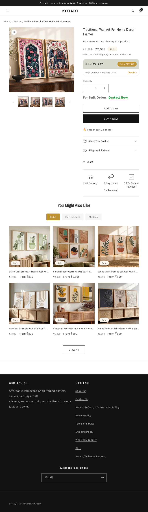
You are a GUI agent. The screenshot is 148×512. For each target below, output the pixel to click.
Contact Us (81, 399)
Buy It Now (111, 118)
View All (74, 349)
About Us (80, 390)
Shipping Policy (84, 431)
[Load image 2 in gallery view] (35, 102)
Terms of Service (84, 423)
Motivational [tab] (72, 217)
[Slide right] (70, 102)
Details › (132, 72)
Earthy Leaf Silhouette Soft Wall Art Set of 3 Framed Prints (118, 271)
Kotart (19, 503)
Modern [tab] (93, 217)
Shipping (103, 54)
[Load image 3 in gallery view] (47, 102)
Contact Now (118, 97)
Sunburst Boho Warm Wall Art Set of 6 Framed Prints (71, 271)
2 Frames (17, 21)
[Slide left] (13, 102)
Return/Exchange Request (90, 456)
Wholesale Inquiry (86, 439)
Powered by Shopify (32, 503)
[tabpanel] (74, 290)
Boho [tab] (53, 217)
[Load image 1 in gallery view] (23, 102)
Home (7, 21)
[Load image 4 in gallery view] (60, 102)
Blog (78, 448)
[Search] (133, 10)
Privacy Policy (83, 415)
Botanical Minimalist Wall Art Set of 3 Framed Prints (27, 328)
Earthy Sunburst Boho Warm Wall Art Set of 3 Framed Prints (117, 328)
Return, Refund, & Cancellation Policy (97, 407)
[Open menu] (7, 10)
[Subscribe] (102, 477)
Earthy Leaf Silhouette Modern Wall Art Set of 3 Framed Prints (29, 271)
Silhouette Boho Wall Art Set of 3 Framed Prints (73, 328)
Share (90, 161)
